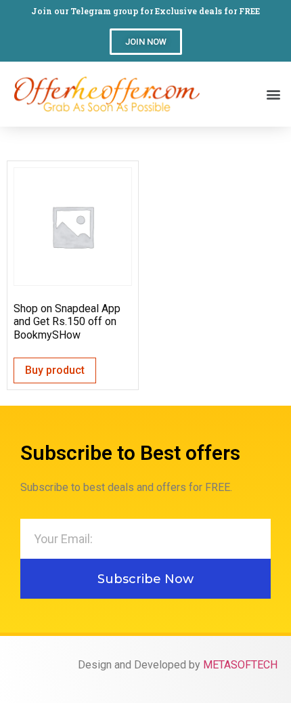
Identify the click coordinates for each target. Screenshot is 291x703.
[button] (146, 41)
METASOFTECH (240, 664)
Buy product (55, 370)
